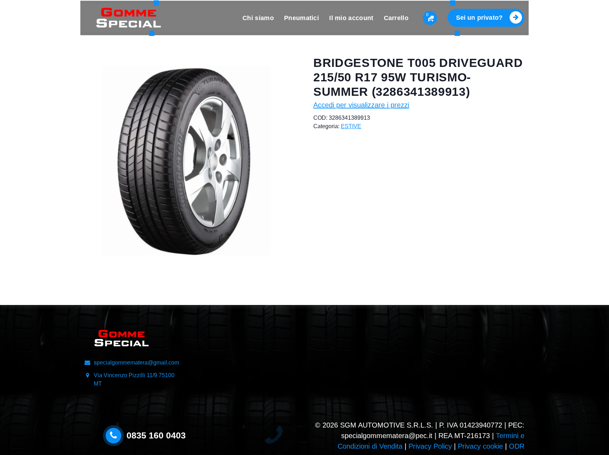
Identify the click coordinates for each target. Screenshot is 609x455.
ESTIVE (351, 126)
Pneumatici (301, 17)
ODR (516, 446)
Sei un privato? (479, 17)
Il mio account (351, 17)
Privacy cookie (480, 446)
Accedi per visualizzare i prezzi (361, 105)
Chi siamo (258, 17)
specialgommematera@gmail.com (136, 363)
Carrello (396, 17)
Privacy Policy (430, 446)
